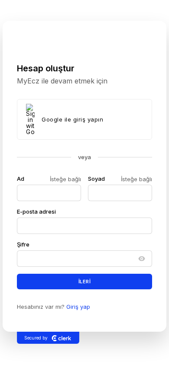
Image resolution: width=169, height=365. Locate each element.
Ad (20, 178)
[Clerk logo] (61, 338)
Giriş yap (78, 306)
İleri (84, 282)
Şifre (23, 244)
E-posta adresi (36, 211)
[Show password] (141, 258)
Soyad (96, 178)
